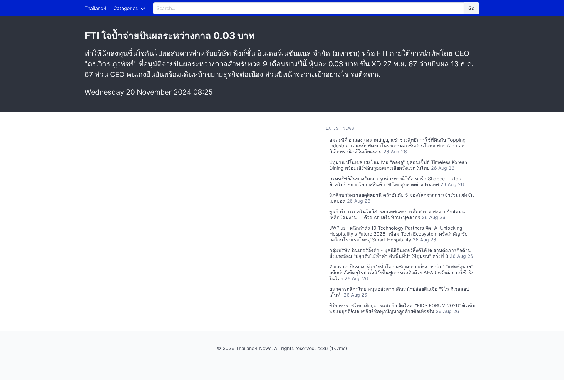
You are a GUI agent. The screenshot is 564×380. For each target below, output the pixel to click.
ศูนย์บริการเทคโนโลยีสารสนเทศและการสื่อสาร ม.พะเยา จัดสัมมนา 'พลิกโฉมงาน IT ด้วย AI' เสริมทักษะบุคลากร (398, 214)
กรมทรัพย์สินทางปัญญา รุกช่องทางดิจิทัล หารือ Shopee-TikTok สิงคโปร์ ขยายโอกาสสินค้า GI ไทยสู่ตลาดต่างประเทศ (396, 181)
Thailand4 (95, 8)
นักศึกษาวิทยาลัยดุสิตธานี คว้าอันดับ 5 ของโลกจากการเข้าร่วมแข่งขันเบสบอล (401, 198)
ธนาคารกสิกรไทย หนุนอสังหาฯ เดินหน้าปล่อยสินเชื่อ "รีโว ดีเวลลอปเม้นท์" (399, 292)
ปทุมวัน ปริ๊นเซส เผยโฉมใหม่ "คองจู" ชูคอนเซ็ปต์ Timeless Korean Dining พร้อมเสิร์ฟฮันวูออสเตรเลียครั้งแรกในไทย (398, 165)
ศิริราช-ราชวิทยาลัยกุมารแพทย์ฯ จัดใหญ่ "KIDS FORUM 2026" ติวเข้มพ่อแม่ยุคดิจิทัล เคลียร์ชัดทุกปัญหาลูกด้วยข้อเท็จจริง (402, 308)
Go (471, 8)
